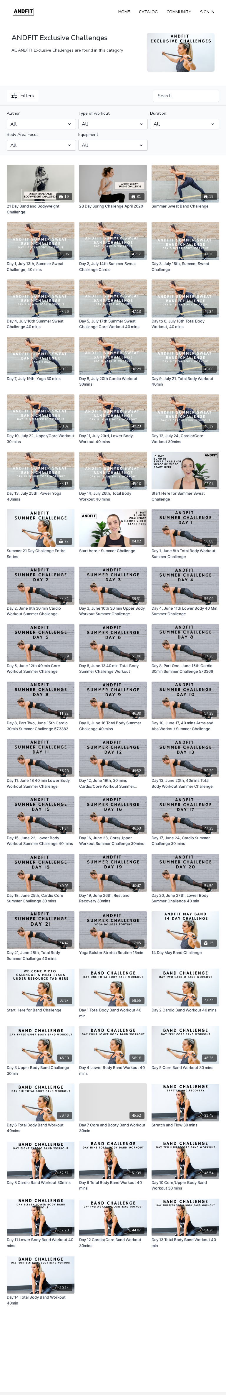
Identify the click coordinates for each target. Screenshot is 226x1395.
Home (124, 12)
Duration (158, 113)
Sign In (207, 12)
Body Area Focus (23, 134)
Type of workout (93, 113)
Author (13, 113)
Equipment (88, 134)
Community (179, 12)
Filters (27, 96)
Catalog (148, 12)
